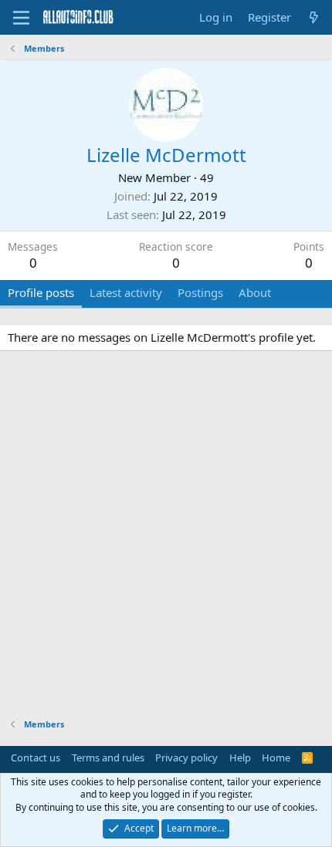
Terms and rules (108, 757)
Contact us (35, 757)
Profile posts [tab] (41, 292)
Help (240, 757)
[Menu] (21, 17)
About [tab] (255, 292)
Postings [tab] (200, 292)
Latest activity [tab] (126, 292)
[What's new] (314, 17)
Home (276, 757)
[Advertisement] (166, 537)
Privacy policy (186, 757)
